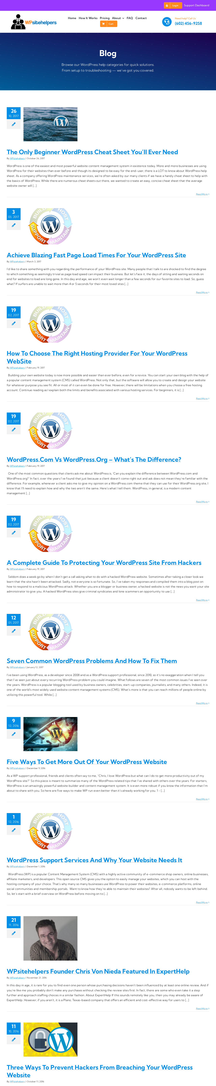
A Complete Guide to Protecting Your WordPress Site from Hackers (104, 562)
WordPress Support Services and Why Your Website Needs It (94, 860)
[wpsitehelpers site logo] (34, 15)
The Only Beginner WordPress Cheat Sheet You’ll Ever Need (92, 152)
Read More (202, 194)
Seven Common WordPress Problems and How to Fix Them (92, 661)
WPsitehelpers (17, 158)
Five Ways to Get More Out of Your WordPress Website (87, 761)
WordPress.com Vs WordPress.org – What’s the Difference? (94, 459)
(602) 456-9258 (188, 23)
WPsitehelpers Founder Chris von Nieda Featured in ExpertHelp (98, 971)
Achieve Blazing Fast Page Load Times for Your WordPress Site (96, 255)
